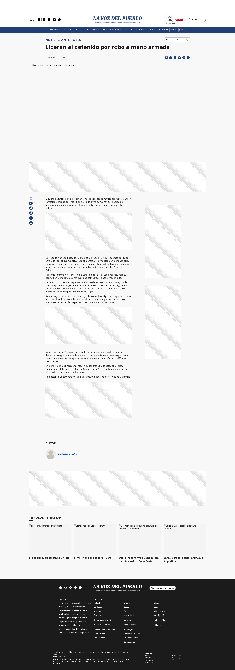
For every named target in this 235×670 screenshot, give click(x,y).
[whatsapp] (170, 57)
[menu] (32, 19)
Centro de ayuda (148, 654)
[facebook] (175, 57)
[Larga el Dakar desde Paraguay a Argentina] (185, 539)
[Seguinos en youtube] (65, 588)
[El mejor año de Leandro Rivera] (95, 539)
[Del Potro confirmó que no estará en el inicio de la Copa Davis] (140, 539)
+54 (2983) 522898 (59, 656)
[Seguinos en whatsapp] (60, 588)
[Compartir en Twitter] (179, 57)
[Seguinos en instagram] (75, 588)
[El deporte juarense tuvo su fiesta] (50, 539)
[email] (183, 57)
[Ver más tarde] (166, 57)
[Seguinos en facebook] (80, 588)
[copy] (188, 57)
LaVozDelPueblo (67, 454)
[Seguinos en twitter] (70, 588)
